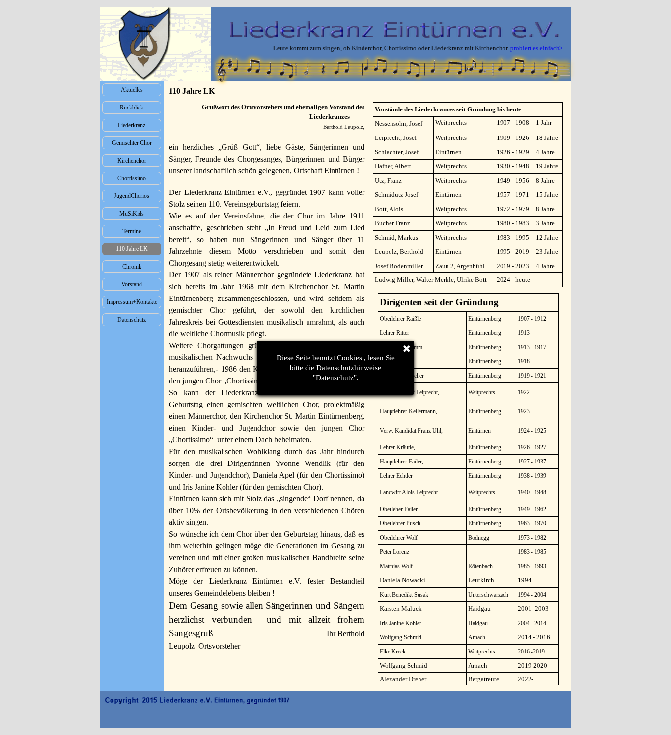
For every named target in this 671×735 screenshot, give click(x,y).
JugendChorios (131, 195)
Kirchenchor (131, 160)
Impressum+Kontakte (132, 302)
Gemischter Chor (132, 142)
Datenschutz (131, 319)
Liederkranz (131, 125)
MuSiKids (131, 213)
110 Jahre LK (132, 248)
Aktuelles (132, 89)
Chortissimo (131, 178)
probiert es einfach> (524, 48)
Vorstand (131, 284)
